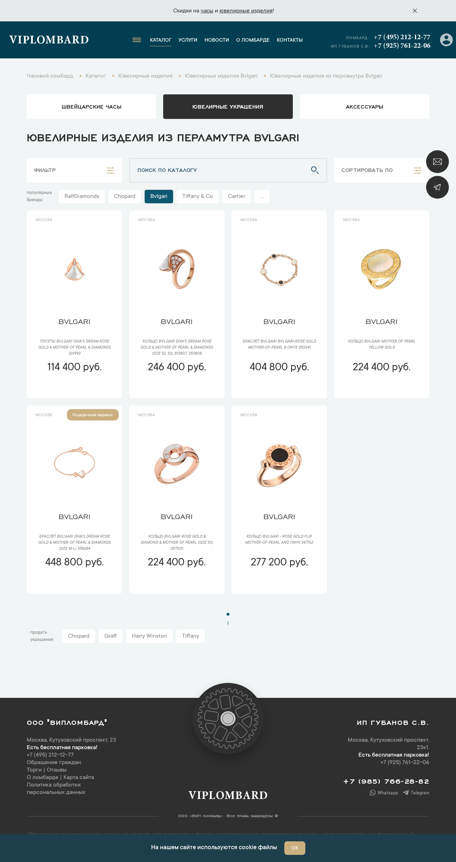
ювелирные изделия (246, 11)
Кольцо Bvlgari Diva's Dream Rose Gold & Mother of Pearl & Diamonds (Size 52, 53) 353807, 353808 (176, 348)
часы (207, 11)
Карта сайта (78, 777)
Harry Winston (149, 636)
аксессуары (364, 106)
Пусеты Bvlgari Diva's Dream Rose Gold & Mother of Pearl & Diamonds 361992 (74, 348)
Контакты (290, 40)
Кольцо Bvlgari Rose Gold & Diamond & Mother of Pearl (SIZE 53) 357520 (177, 543)
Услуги (187, 40)
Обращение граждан (54, 762)
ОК (294, 848)
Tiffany (190, 636)
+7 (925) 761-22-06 (402, 45)
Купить (74, 388)
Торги (34, 770)
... (262, 196)
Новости (216, 40)
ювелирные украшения (227, 106)
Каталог (160, 40)
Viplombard (49, 41)
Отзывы (57, 770)
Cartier (236, 196)
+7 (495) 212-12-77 (402, 37)
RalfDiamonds (81, 196)
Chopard (124, 196)
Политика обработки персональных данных (56, 789)
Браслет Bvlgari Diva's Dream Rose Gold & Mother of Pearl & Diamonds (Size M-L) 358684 (74, 543)
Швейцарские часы (91, 106)
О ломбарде (253, 40)
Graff (110, 636)
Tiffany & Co (197, 196)
